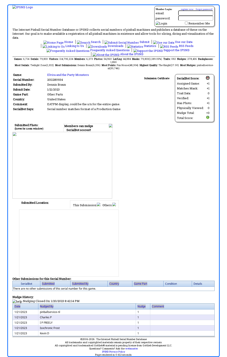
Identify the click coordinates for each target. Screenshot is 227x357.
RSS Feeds (186, 46)
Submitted (48, 284)
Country (114, 284)
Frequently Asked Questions (110, 50)
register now (187, 9)
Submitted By (80, 284)
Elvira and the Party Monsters (68, 75)
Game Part (140, 284)
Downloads (115, 46)
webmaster (131, 348)
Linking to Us (75, 46)
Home (69, 42)
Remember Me (199, 23)
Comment (158, 306)
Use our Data (183, 42)
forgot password (204, 9)
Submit (144, 42)
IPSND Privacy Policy (113, 351)
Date (17, 306)
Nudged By (46, 306)
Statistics (150, 46)
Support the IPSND (176, 50)
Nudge (141, 306)
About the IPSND (131, 54)
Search (95, 42)
